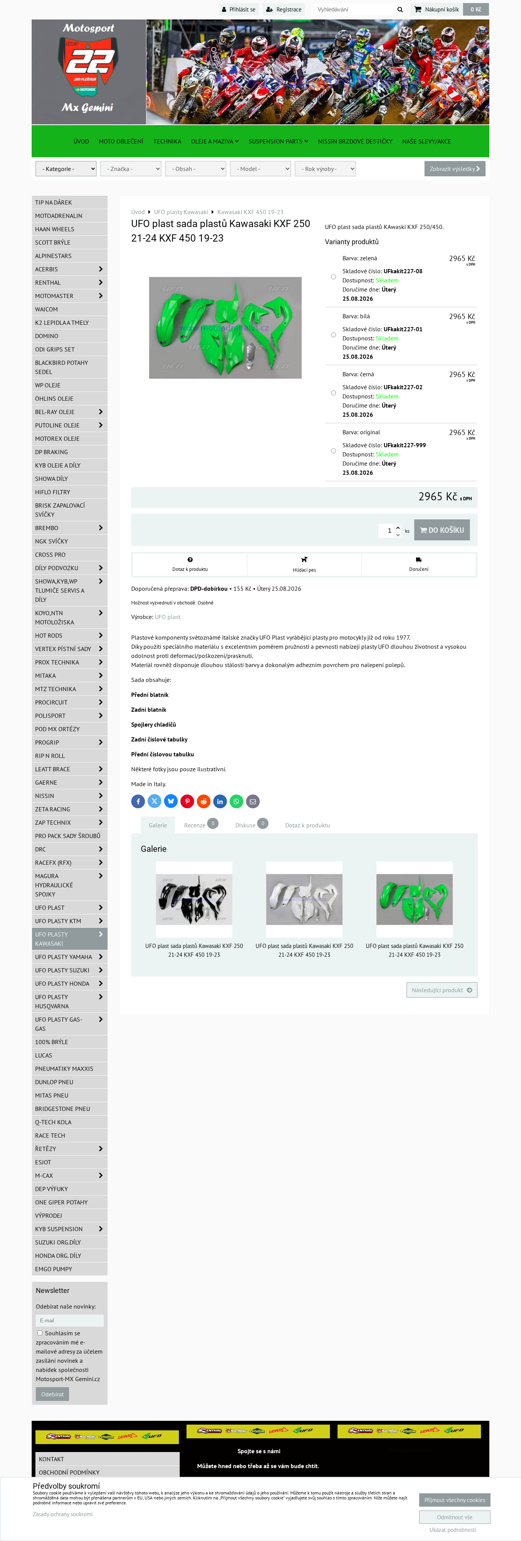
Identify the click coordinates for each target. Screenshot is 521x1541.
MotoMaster (54, 296)
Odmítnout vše (455, 1517)
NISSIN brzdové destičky (355, 141)
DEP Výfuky (51, 1189)
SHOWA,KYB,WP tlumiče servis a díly (59, 590)
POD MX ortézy (57, 729)
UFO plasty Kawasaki (51, 938)
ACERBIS (46, 269)
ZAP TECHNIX (53, 822)
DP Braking (51, 452)
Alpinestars (53, 256)
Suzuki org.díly (58, 1242)
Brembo (46, 528)
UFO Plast (49, 907)
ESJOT (43, 1162)
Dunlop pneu (54, 1082)
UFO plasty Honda (62, 983)
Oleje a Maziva (212, 141)
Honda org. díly (58, 1255)
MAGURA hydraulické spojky (54, 885)
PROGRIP (47, 742)
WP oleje (48, 385)
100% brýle (51, 1042)
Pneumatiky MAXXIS (64, 1068)
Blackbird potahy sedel (61, 367)
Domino (46, 336)
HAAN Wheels (54, 229)
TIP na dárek (53, 202)
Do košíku (445, 530)
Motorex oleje (57, 438)
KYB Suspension (59, 1229)
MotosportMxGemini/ (409, 1450)
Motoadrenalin (58, 215)
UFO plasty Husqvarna (52, 1001)
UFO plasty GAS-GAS (58, 1024)
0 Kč (476, 9)
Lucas (43, 1055)
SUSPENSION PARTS (275, 141)
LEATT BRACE (52, 769)
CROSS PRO (50, 554)
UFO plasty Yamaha (63, 957)
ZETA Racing (52, 809)
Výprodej (48, 1215)
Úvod (81, 141)
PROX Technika (57, 662)
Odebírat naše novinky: (66, 1306)
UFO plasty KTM (58, 921)
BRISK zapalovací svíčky (60, 509)
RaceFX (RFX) (53, 862)
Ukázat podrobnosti (452, 1530)
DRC (40, 849)
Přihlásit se (242, 9)
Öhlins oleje (54, 398)
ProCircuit (51, 702)
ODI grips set (55, 349)
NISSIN (44, 796)
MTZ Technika (55, 689)
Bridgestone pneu (62, 1108)
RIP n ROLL (50, 755)
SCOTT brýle (53, 242)
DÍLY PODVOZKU (56, 568)
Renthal (48, 282)
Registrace (288, 9)
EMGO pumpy (53, 1269)
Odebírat (52, 1394)
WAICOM (46, 309)
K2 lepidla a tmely (62, 322)
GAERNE (46, 782)
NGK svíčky (51, 541)
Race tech (50, 1135)
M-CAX (44, 1175)
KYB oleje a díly (57, 465)
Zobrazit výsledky (453, 168)
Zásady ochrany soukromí (63, 1514)
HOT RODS (49, 635)
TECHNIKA (167, 141)
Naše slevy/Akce (426, 141)
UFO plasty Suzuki (62, 970)
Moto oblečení (121, 141)
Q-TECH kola (53, 1122)
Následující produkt (437, 990)
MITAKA (45, 675)
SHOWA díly (51, 478)
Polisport (50, 715)
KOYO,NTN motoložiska (54, 617)
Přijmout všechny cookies (455, 1500)
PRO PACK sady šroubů (67, 836)
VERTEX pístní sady (63, 649)
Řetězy (45, 1149)
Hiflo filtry (52, 492)
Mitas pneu (51, 1095)
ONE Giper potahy (61, 1202)
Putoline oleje (57, 425)
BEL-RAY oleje (55, 412)
